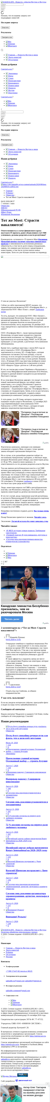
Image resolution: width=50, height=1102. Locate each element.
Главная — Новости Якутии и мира (23, 55)
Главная (9, 191)
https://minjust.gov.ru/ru (10, 1044)
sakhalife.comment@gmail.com (18, 991)
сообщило (28, 481)
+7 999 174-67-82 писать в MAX (19, 971)
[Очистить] (2, 10)
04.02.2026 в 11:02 (13, 639)
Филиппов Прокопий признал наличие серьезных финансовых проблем (24, 241)
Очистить (5, 27)
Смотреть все (7, 37)
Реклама (9, 957)
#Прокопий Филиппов (10, 214)
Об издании (13, 60)
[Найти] (3, 7)
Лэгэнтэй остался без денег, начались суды (29, 521)
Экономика (10, 754)
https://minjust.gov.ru (38, 1036)
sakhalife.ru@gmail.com (15, 981)
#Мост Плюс (6, 212)
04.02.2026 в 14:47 (13, 687)
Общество (10, 195)
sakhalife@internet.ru (33, 981)
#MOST (4, 208)
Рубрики (9, 193)
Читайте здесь (40, 517)
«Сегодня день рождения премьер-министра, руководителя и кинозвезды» (24, 540)
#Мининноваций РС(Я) (11, 210)
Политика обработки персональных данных (19, 932)
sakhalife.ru (5, 1059)
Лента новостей (14, 57)
